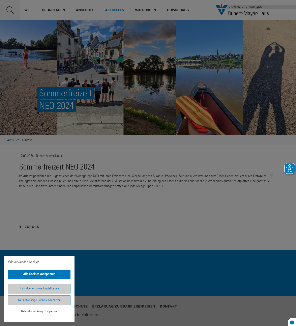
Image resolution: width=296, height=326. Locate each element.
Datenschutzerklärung (32, 311)
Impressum (52, 311)
